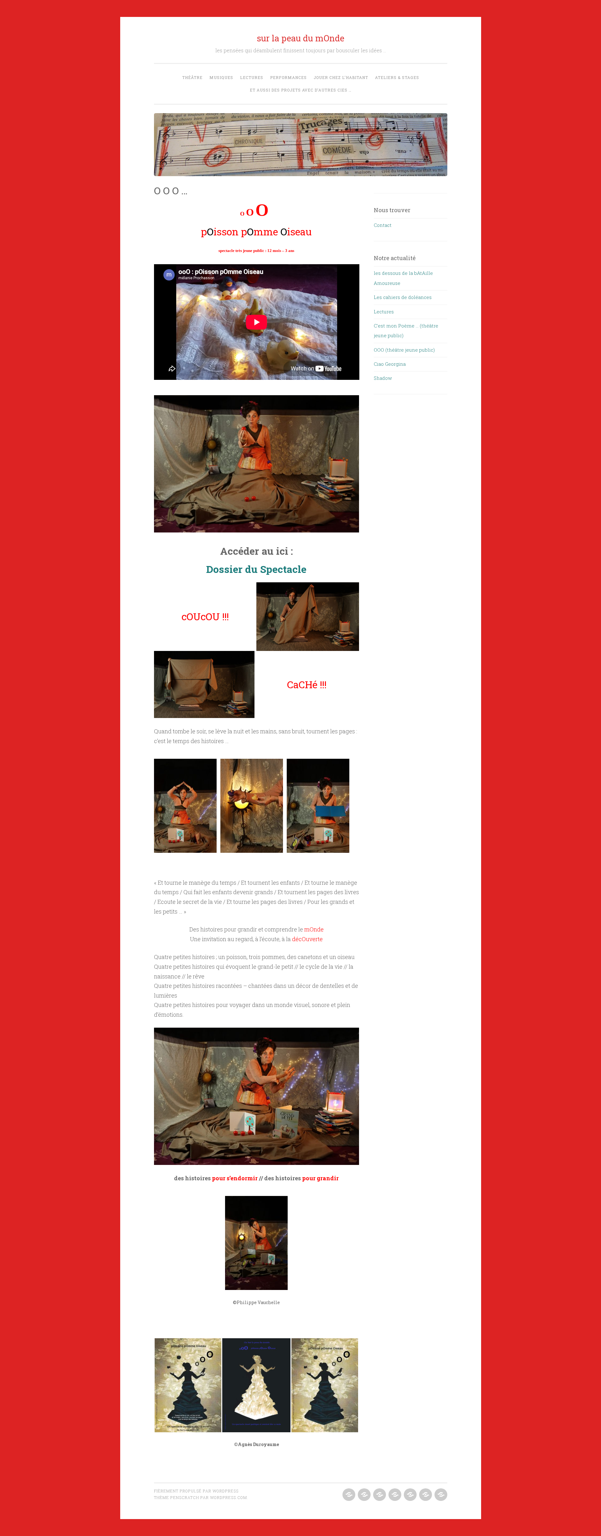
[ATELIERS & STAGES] (425, 1495)
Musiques (221, 77)
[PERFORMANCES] (394, 1495)
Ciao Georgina (390, 364)
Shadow (383, 378)
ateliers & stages (397, 77)
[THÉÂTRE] (348, 1495)
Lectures (251, 77)
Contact (383, 225)
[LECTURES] (379, 1495)
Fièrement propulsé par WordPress (196, 1490)
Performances (288, 77)
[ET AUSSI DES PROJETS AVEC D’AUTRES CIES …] (440, 1495)
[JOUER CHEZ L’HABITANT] (410, 1495)
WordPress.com (228, 1497)
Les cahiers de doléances (403, 297)
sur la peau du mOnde (300, 38)
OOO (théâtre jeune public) (404, 350)
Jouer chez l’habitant (341, 77)
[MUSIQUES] (364, 1495)
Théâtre (192, 77)
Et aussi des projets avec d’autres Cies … (301, 89)
